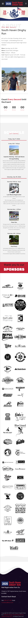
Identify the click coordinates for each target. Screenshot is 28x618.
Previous (3, 90)
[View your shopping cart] (26, 3)
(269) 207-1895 (8, 600)
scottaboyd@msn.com (7, 602)
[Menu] (2, 4)
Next (24, 90)
